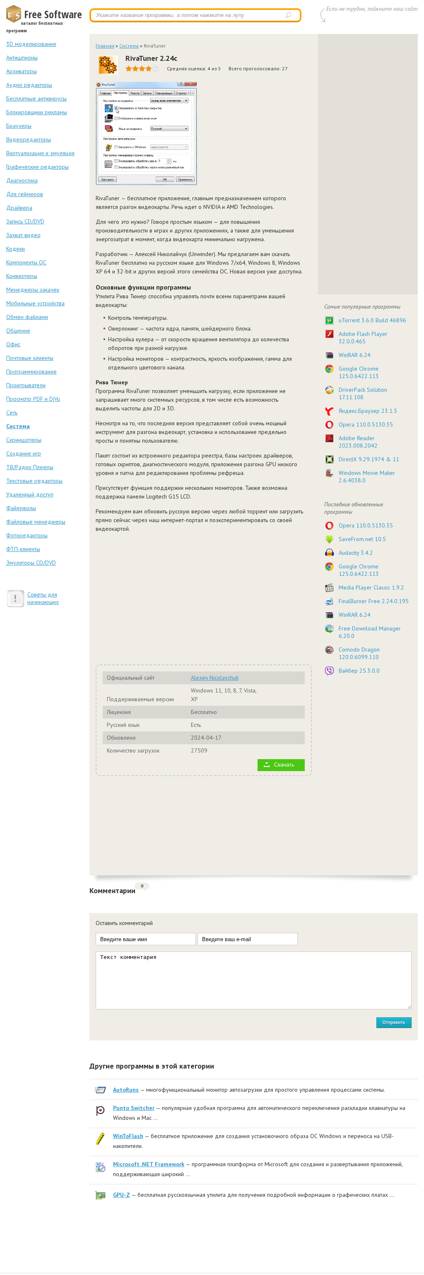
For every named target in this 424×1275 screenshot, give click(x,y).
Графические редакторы (37, 166)
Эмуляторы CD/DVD (31, 562)
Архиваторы (21, 71)
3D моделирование (31, 44)
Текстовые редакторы (34, 480)
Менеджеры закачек (32, 289)
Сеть (11, 412)
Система (18, 426)
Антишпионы (22, 57)
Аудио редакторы (29, 85)
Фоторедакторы (27, 535)
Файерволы (21, 508)
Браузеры (18, 125)
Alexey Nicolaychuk (214, 677)
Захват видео (23, 235)
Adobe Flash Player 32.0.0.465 (363, 337)
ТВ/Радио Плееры (29, 467)
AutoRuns (126, 1089)
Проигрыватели (26, 385)
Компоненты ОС (26, 262)
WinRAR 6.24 (355, 355)
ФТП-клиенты (23, 549)
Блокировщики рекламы (36, 112)
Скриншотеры (23, 439)
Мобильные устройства (35, 303)
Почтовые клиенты (29, 358)
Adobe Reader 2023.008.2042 (358, 441)
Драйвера (19, 207)
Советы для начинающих (43, 598)
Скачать (284, 765)
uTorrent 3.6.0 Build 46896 (372, 320)
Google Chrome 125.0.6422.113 (359, 372)
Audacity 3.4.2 (356, 552)
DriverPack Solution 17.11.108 (363, 393)
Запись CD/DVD (25, 221)
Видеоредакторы (28, 139)
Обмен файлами (27, 317)
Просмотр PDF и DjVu (33, 399)
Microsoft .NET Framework (148, 1164)
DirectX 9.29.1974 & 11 (369, 459)
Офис (13, 344)
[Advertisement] (200, 597)
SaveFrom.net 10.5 (362, 539)
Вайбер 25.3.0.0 (359, 670)
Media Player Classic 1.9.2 (371, 587)
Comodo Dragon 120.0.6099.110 (359, 653)
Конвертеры (21, 276)
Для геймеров (24, 194)
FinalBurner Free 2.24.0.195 (374, 601)
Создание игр (23, 453)
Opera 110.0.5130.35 (366, 424)
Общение (18, 330)
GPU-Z (121, 1194)
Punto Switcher (133, 1108)
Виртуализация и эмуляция (40, 153)
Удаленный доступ (29, 494)
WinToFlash (128, 1136)
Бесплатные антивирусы (36, 98)
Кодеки (15, 248)
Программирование (31, 371)
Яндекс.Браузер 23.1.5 (368, 411)
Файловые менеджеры (35, 521)
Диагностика (22, 180)
